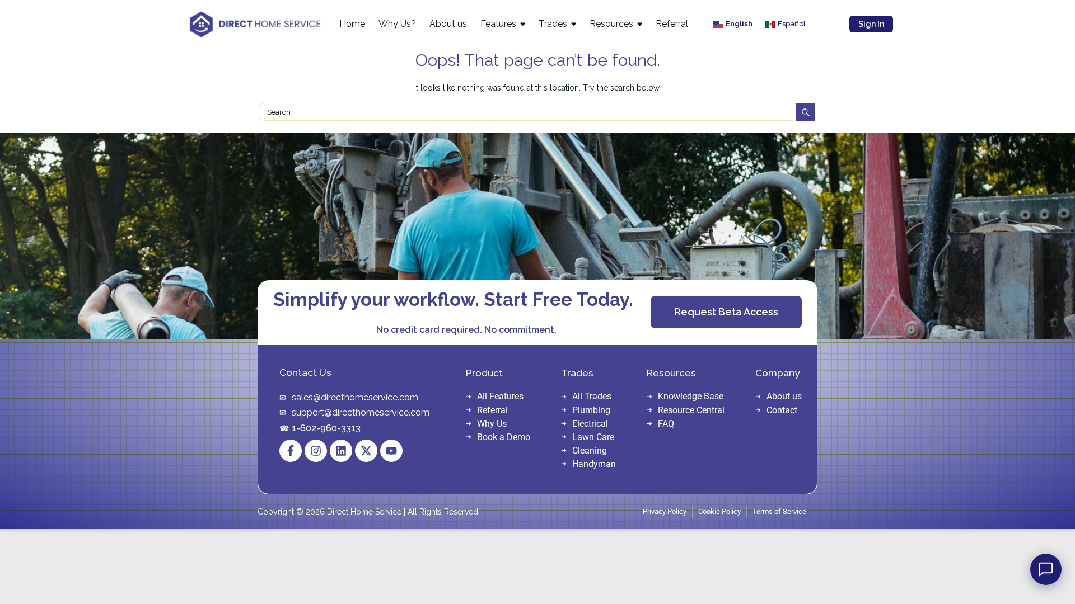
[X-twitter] (366, 451)
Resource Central (691, 410)
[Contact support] (1046, 569)
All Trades (591, 396)
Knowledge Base (690, 396)
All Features (500, 396)
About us (784, 396)
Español (792, 24)
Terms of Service (779, 511)
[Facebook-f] (290, 451)
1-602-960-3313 (326, 428)
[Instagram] (316, 451)
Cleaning (589, 450)
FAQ (666, 423)
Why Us (492, 423)
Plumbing (591, 410)
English (739, 24)
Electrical (590, 423)
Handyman (594, 464)
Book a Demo (503, 437)
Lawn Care (593, 437)
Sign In (871, 24)
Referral (492, 410)
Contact (781, 410)
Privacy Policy (664, 511)
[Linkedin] (341, 451)
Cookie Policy (719, 511)
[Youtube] (391, 451)
